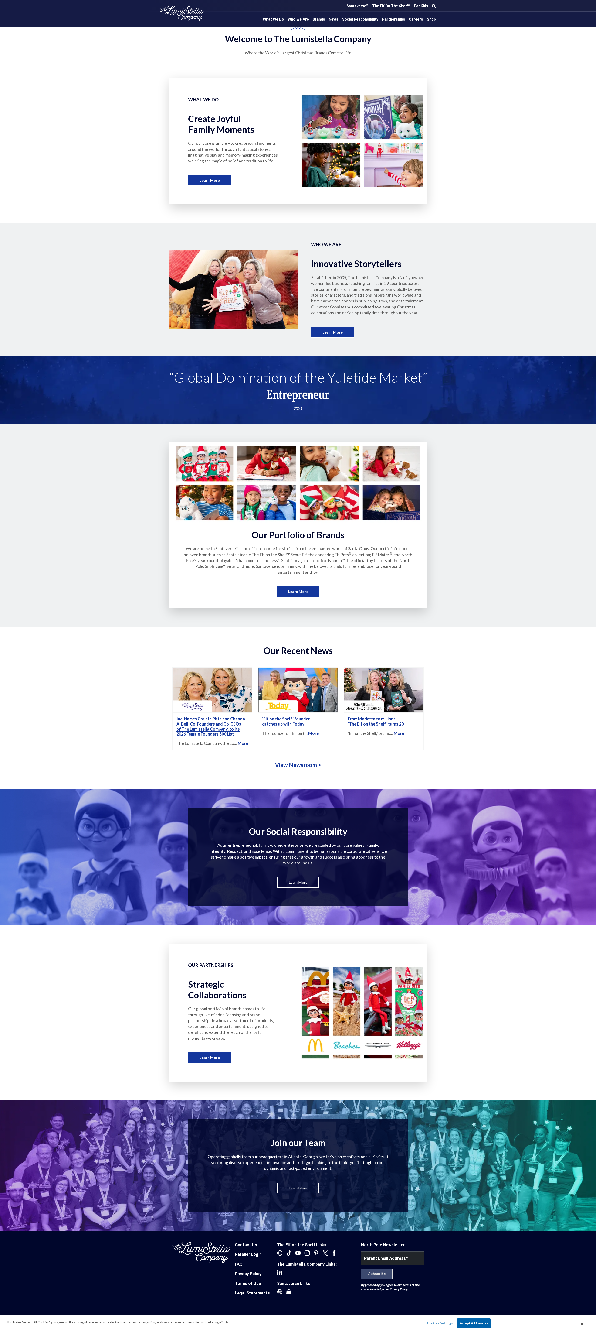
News (333, 19)
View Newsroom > (298, 764)
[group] (298, 390)
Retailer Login (248, 1254)
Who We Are (298, 19)
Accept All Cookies (474, 1323)
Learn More (210, 180)
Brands (319, 19)
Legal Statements (252, 1293)
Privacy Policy (248, 1273)
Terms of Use (248, 1283)
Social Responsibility (360, 19)
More (243, 743)
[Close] (582, 1324)
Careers (416, 19)
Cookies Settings (440, 1323)
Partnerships (393, 19)
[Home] (182, 13)
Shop (431, 19)
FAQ (239, 1264)
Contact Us (246, 1244)
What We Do (273, 19)
